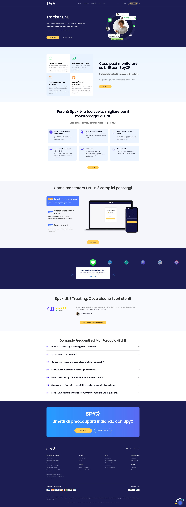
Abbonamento (105, 502)
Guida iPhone (134, 458)
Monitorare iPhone (110, 463)
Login (124, 3)
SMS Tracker (49, 458)
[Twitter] (131, 448)
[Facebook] (127, 448)
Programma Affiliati (84, 467)
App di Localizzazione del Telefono (55, 476)
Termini (69, 502)
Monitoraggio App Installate (53, 469)
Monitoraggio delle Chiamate (53, 474)
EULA (72, 502)
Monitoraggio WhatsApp (52, 465)
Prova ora (53, 37)
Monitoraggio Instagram (52, 460)
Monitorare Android (110, 465)
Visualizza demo (67, 37)
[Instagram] (138, 448)
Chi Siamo (133, 467)
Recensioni (108, 458)
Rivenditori (93, 502)
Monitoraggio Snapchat (52, 463)
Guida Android (134, 460)
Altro (53, 499)
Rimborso (80, 502)
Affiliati (88, 502)
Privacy (75, 502)
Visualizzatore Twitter (51, 467)
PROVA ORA (133, 3)
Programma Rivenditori (84, 469)
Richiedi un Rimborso (114, 502)
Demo (80, 3)
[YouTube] (134, 448)
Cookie (84, 502)
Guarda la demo (103, 430)
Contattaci (134, 469)
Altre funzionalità (50, 479)
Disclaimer (98, 502)
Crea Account (82, 458)
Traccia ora (105, 86)
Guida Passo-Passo (110, 467)
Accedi (80, 460)
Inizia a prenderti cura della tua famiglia (93, 322)
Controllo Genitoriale (110, 460)
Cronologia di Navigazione (53, 472)
